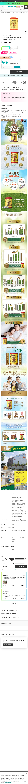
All (2, 569)
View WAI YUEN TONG (8, 617)
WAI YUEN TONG (6, 35)
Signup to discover (7, 644)
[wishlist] (14, 39)
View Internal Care (8, 614)
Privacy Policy (8, 782)
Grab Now (17, 67)
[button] (26, 7)
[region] (14, 777)
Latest (5, 569)
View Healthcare (7, 610)
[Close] (26, 773)
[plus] (8, 72)
